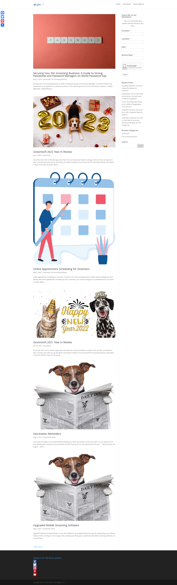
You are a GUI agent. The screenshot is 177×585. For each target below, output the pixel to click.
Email (124, 47)
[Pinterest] (47, 571)
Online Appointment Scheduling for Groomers (61, 269)
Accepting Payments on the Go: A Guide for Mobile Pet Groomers (132, 88)
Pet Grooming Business (59, 79)
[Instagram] (47, 568)
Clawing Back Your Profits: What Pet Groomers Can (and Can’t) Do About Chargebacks (132, 96)
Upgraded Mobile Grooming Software (56, 525)
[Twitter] (47, 564)
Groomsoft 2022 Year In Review (52, 152)
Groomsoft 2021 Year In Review (52, 342)
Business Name (127, 55)
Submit (125, 74)
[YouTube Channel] (47, 574)
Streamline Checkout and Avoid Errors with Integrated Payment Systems (132, 112)
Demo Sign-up (139, 4)
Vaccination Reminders (47, 434)
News (54, 437)
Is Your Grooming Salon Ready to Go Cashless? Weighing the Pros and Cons (132, 104)
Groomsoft (127, 4)
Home (118, 4)
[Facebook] (47, 561)
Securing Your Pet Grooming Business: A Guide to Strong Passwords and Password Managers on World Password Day (69, 74)
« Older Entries (38, 547)
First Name (126, 31)
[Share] (2, 25)
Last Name (126, 39)
